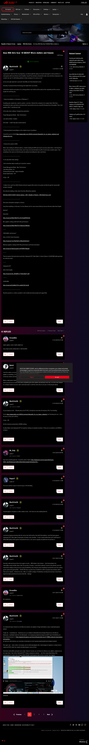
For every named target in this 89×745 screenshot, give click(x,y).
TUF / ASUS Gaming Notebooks (77, 67)
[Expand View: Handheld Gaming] (11, 14)
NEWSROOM (18, 725)
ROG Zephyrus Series (74, 108)
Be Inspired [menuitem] (8, 9)
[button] (5, 321)
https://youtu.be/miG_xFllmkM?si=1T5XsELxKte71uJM (16, 273)
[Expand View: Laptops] (58, 9)
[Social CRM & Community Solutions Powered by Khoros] (83, 741)
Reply (59, 321)
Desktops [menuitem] (46, 9)
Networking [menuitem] (4, 19)
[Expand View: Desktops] (49, 9)
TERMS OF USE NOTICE (46, 730)
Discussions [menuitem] (36, 9)
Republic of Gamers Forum (8, 44)
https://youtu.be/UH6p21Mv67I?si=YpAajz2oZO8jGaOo (16, 225)
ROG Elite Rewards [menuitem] (15, 19)
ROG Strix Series (27, 44)
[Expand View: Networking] (8, 19)
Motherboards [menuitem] (25, 14)
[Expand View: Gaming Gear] (60, 14)
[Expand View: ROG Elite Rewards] (21, 19)
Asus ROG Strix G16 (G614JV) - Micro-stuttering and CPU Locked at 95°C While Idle (77, 76)
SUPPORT (67, 2)
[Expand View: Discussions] (41, 9)
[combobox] (44, 32)
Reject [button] (32, 377)
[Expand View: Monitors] (50, 14)
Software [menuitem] (27, 9)
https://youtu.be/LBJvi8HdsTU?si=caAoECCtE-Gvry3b (16, 285)
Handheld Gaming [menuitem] (5, 14)
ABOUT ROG (6, 725)
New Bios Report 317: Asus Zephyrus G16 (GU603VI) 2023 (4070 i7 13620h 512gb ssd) (76, 104)
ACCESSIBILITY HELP (28, 725)
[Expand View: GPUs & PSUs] (41, 14)
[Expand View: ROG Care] (22, 9)
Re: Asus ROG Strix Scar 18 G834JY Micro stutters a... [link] (46, 44)
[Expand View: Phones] (19, 14)
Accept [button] (57, 377)
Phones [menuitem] (16, 14)
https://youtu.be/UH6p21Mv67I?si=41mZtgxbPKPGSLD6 (16, 218)
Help (82, 14)
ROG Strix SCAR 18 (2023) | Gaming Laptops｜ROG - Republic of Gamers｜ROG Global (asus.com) (27, 195)
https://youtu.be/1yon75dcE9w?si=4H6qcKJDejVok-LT (16, 241)
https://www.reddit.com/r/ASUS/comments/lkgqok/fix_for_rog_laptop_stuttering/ (27, 414)
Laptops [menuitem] (54, 9)
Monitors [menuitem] (46, 14)
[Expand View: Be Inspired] (13, 9)
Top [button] (4, 740)
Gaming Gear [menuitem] (56, 14)
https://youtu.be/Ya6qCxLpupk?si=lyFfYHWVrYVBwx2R (16, 248)
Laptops (19, 44)
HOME (12, 725)
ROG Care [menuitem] (18, 9)
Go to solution (34, 61)
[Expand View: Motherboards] (30, 14)
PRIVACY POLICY (56, 730)
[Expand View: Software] (30, 9)
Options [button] (84, 44)
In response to (15, 406)
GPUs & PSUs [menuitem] (36, 14)
